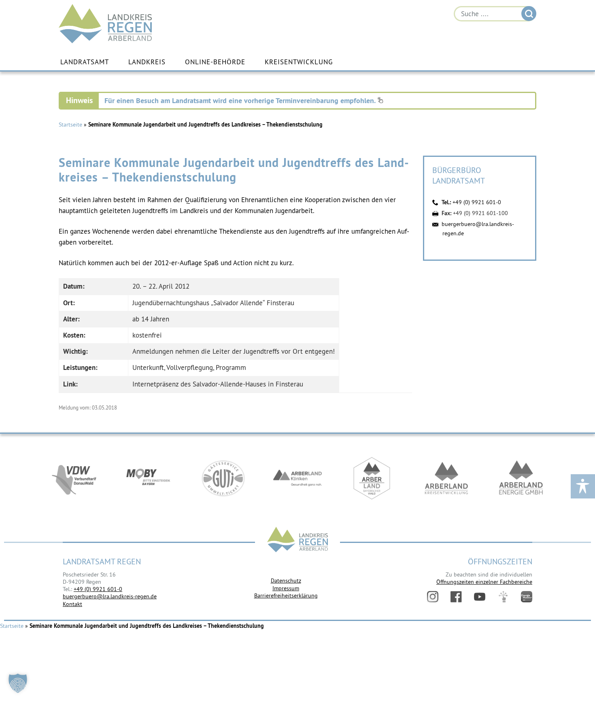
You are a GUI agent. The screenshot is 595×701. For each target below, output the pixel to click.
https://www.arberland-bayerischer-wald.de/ (372, 478)
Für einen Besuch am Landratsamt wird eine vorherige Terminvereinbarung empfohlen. (240, 100)
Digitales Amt (503, 596)
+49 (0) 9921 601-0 (477, 202)
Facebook (456, 596)
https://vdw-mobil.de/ (74, 478)
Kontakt (72, 604)
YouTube (479, 596)
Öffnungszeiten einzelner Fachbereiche (484, 581)
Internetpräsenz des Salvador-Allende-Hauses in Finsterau (217, 384)
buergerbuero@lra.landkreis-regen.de (110, 596)
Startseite (70, 124)
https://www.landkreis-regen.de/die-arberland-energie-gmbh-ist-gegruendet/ (521, 478)
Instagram (432, 596)
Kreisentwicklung (299, 61)
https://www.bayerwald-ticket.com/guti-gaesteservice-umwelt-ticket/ (223, 478)
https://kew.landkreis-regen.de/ (446, 478)
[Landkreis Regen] (297, 540)
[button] (18, 683)
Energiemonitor (526, 596)
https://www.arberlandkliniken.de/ (297, 478)
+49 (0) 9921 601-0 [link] (98, 589)
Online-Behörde (215, 61)
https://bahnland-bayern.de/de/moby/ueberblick (148, 478)
